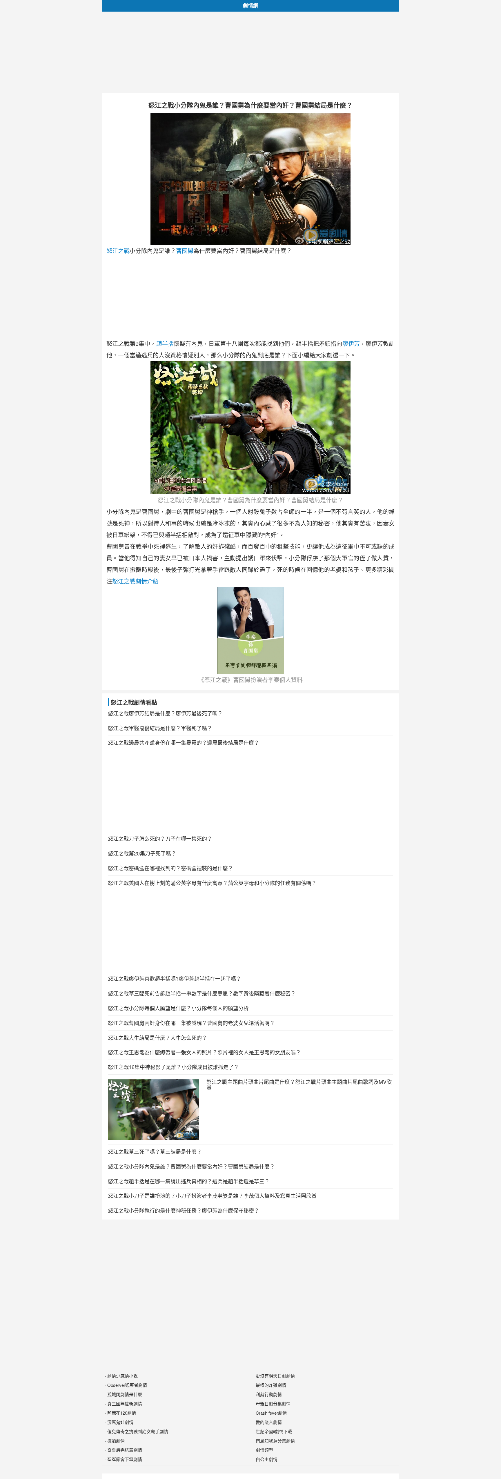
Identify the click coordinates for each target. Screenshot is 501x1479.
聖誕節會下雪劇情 (124, 1459)
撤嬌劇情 (116, 1441)
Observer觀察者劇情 (127, 1385)
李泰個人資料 (285, 679)
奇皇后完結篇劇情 (124, 1450)
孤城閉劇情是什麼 (124, 1394)
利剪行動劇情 (269, 1394)
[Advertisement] (250, 52)
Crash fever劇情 (271, 1413)
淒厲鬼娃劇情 (120, 1422)
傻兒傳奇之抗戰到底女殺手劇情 (137, 1431)
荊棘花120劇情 (121, 1413)
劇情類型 (264, 1450)
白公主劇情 (266, 1459)
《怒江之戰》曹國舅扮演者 (233, 679)
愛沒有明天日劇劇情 (275, 1376)
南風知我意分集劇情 (275, 1441)
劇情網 (250, 5)
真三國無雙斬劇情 (124, 1403)
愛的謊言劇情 (269, 1422)
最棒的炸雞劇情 (271, 1385)
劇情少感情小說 (122, 1376)
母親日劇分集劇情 (273, 1403)
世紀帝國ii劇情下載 (274, 1431)
